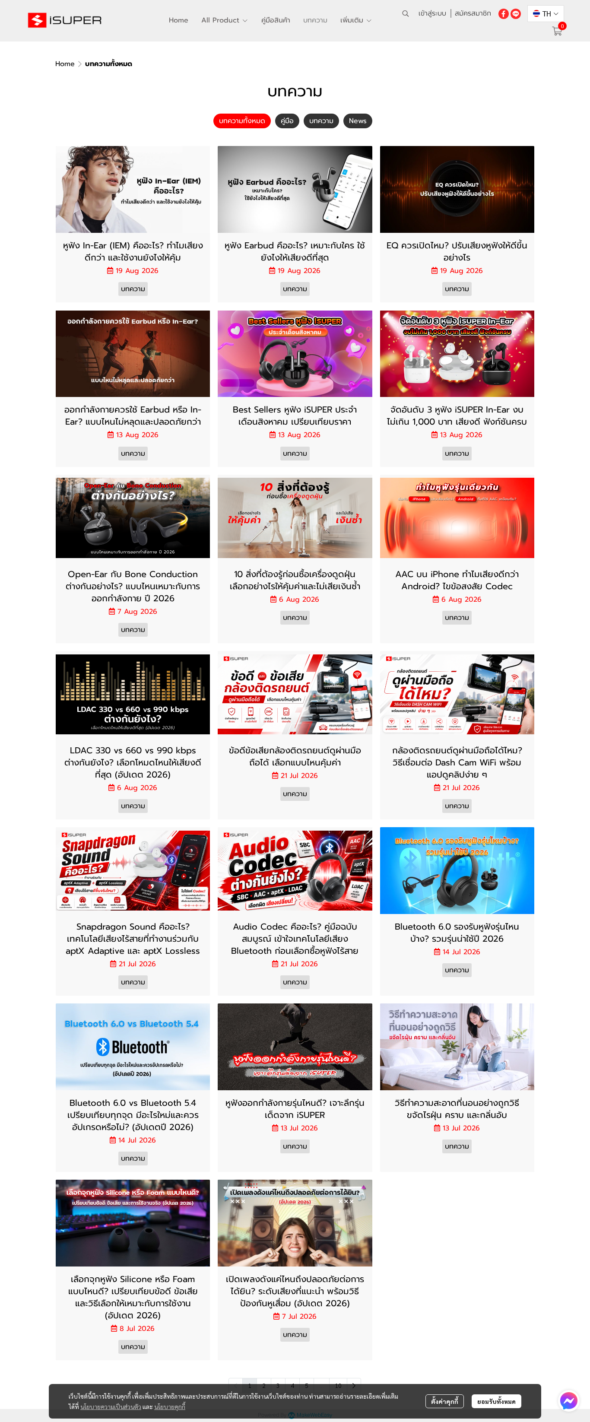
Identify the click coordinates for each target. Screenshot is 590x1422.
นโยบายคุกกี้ (169, 1406)
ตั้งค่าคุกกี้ (444, 1401)
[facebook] (503, 13)
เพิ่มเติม (353, 20)
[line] (516, 13)
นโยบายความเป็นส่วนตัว (110, 1406)
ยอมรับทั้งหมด (496, 1401)
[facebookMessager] (568, 1400)
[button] (405, 13)
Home (65, 64)
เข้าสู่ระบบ (432, 13)
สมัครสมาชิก (473, 13)
